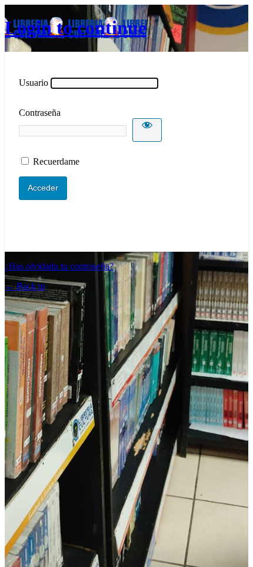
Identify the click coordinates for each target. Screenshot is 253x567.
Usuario (33, 83)
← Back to (25, 286)
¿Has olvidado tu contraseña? (59, 266)
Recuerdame (56, 161)
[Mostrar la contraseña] (147, 130)
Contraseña (40, 113)
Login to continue (76, 27)
